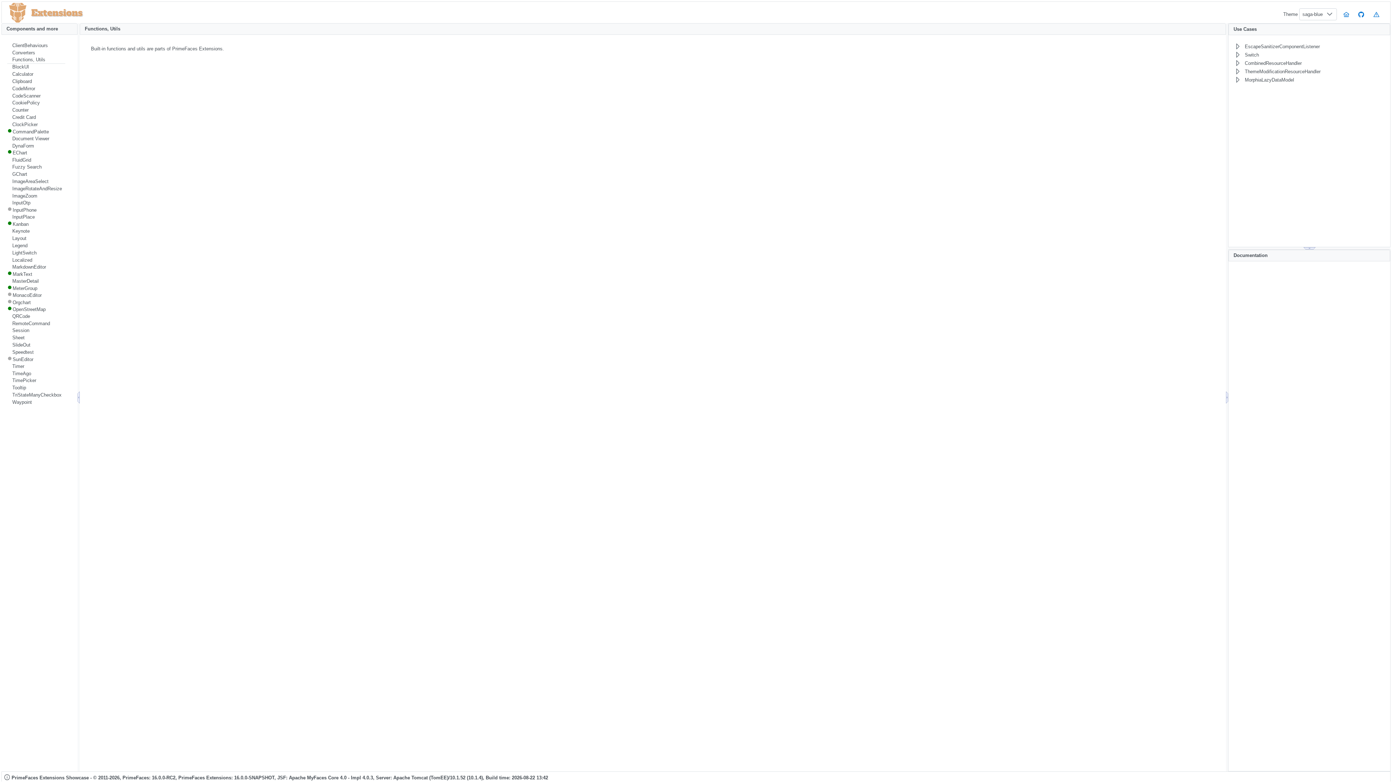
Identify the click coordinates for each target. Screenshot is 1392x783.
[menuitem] (36, 45)
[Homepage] (1346, 14)
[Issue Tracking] (1376, 14)
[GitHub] (1361, 14)
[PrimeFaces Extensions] (18, 13)
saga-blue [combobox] (1312, 14)
